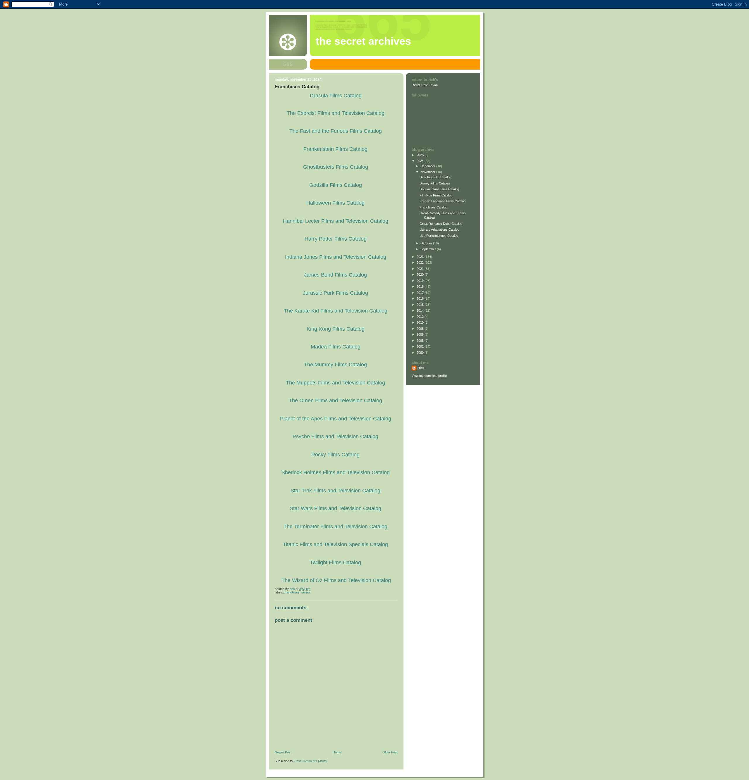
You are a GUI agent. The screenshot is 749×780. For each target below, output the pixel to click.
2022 (421, 262)
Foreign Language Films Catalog (442, 201)
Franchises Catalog (433, 207)
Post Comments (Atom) (311, 761)
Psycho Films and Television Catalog (335, 436)
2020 (421, 274)
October (426, 243)
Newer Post (283, 752)
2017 (421, 292)
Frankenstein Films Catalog (335, 149)
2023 (421, 256)
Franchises (292, 592)
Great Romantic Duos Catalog (441, 223)
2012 (421, 316)
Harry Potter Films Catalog (336, 239)
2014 (421, 310)
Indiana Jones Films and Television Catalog (335, 257)
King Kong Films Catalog (336, 329)
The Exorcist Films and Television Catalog (335, 113)
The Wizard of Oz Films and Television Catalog (336, 580)
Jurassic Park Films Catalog (335, 293)
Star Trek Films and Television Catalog (335, 490)
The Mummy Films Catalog (335, 364)
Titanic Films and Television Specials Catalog (335, 544)
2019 (421, 280)
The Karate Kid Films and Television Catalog (335, 311)
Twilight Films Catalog (335, 562)
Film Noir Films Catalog (436, 195)
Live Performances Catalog (439, 235)
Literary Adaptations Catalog (439, 229)
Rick (421, 368)
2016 (421, 298)
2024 (421, 161)
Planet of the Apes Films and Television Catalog (335, 419)
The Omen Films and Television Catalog (335, 400)
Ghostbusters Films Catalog (335, 167)
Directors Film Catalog (435, 177)
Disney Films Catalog (435, 183)
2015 (421, 304)
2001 (421, 346)
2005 (421, 340)
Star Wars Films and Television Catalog (335, 508)
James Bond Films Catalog (335, 275)
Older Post (390, 752)
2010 (421, 322)
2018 (421, 286)
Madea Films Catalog (335, 347)
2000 (421, 352)
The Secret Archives (363, 41)
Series (305, 592)
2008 (421, 328)
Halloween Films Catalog (335, 203)
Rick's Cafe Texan (425, 85)
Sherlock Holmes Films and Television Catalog (335, 472)
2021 (421, 268)
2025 (421, 155)
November (428, 172)
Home (337, 752)
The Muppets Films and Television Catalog (335, 383)
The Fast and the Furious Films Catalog (335, 131)
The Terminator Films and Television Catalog (335, 526)
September (428, 249)
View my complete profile (429, 375)
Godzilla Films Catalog (335, 185)
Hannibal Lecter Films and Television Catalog (335, 221)
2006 (421, 334)
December (428, 166)
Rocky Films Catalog (335, 455)
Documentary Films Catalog (439, 189)
